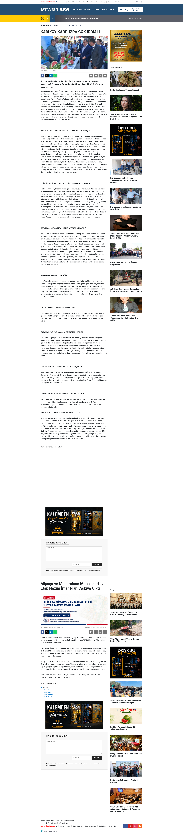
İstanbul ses (48, 697)
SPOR (112, 9)
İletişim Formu (117, 2)
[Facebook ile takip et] (125, 826)
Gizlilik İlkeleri (103, 826)
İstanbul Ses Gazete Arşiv (98, 2)
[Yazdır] (91, 75)
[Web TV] (137, 2)
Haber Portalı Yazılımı (50, 831)
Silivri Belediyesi (49, 690)
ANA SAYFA (77, 9)
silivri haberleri (48, 694)
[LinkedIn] (51, 75)
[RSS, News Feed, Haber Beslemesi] (140, 826)
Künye (109, 2)
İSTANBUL (96, 9)
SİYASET (87, 9)
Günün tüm (135, 18)
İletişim (68, 826)
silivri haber (47, 692)
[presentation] (47, 18)
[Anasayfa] (57, 2)
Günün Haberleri (72, 2)
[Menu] (121, 9)
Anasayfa (46, 25)
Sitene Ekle (112, 826)
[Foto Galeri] (141, 2)
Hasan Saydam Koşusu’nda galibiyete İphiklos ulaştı (82, 18)
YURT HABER (55, 25)
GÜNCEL (105, 9)
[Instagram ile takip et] (135, 826)
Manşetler (63, 2)
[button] (96, 75)
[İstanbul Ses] (55, 9)
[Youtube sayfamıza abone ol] (130, 826)
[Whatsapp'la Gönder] (55, 75)
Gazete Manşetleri (84, 2)
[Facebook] (42, 75)
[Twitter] (47, 75)
